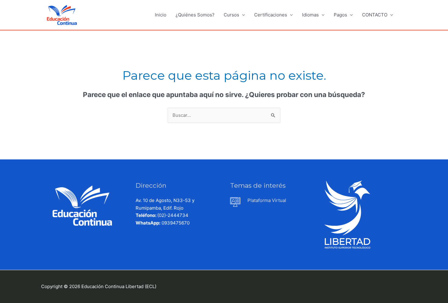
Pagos (340, 15)
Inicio (160, 15)
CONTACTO (374, 15)
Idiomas (310, 15)
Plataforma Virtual (266, 200)
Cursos (231, 15)
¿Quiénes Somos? (195, 15)
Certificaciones (270, 15)
